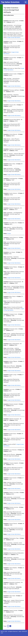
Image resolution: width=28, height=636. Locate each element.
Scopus (9, 233)
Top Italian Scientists (10, 2)
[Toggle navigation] (25, 2)
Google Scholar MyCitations (13, 37)
